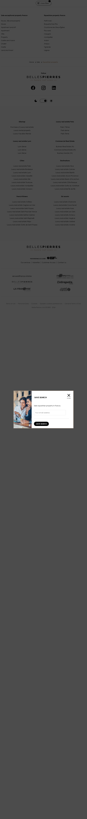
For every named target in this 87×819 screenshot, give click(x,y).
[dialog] (43, 409)
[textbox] (50, 413)
